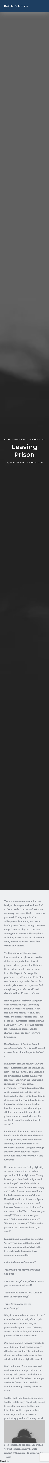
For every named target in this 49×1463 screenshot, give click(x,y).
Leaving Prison (24, 450)
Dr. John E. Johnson (16, 6)
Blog (7, 439)
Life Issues (16, 439)
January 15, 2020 (34, 462)
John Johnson (17, 462)
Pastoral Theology (34, 439)
